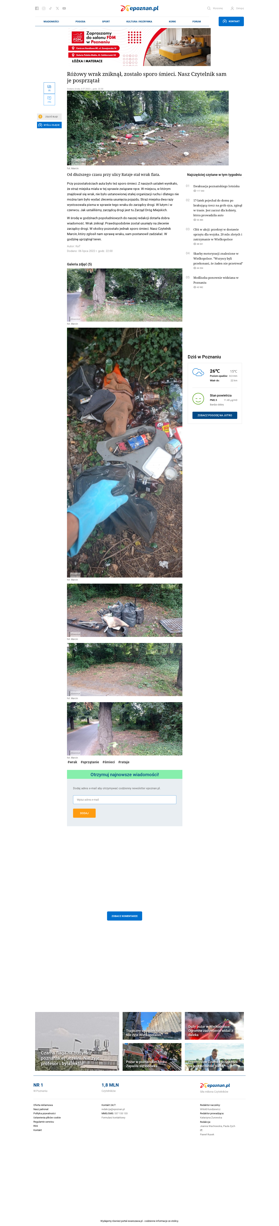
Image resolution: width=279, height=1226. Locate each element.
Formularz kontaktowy (113, 1117)
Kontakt (234, 21)
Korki (172, 21)
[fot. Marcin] (124, 128)
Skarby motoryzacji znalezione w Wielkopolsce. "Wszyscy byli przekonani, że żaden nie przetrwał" (218, 258)
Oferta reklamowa (43, 1104)
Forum (196, 21)
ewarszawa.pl (135, 1220)
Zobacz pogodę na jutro (215, 415)
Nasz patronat (40, 1109)
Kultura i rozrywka (139, 21)
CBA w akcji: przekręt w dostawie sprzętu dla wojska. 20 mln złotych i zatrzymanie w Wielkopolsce (217, 234)
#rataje (123, 762)
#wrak (72, 762)
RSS (35, 1125)
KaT (78, 246)
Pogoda (80, 21)
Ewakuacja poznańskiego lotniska (216, 186)
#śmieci (108, 762)
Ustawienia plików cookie (47, 1117)
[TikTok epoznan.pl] (50, 8)
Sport (106, 21)
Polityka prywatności (44, 1113)
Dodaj (84, 813)
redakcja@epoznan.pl (113, 1109)
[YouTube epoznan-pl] (64, 8)
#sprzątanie (90, 762)
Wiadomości (51, 21)
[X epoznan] (57, 8)
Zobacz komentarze (125, 916)
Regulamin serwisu (43, 1121)
